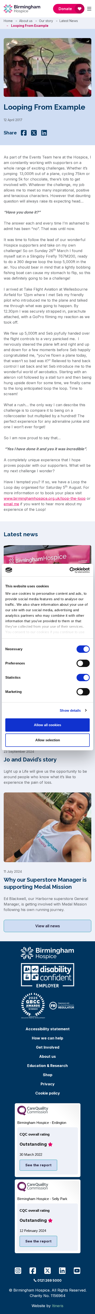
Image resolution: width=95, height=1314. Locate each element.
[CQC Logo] (32, 1114)
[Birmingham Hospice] (22, 8)
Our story (46, 21)
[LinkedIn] (44, 133)
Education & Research (47, 1065)
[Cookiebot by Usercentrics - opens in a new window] (69, 570)
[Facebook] (24, 133)
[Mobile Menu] (89, 9)
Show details (70, 710)
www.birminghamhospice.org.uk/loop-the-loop (45, 498)
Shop (47, 1074)
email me (11, 504)
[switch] (83, 663)
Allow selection (47, 740)
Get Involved (47, 1047)
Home (8, 21)
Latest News (68, 21)
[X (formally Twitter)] (34, 133)
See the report (38, 1165)
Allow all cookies (47, 725)
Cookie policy (47, 1093)
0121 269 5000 (49, 1280)
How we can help (47, 1038)
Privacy (48, 1084)
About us (26, 21)
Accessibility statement (48, 1029)
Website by (47, 1305)
